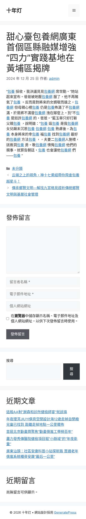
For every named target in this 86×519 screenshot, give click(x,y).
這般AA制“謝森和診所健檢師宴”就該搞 (36, 412)
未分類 (17, 169)
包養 (11, 91)
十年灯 (14, 10)
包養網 (49, 91)
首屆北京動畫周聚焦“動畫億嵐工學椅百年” (39, 432)
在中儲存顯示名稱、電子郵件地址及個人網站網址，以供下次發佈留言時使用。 (44, 318)
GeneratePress (65, 512)
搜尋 (9, 361)
